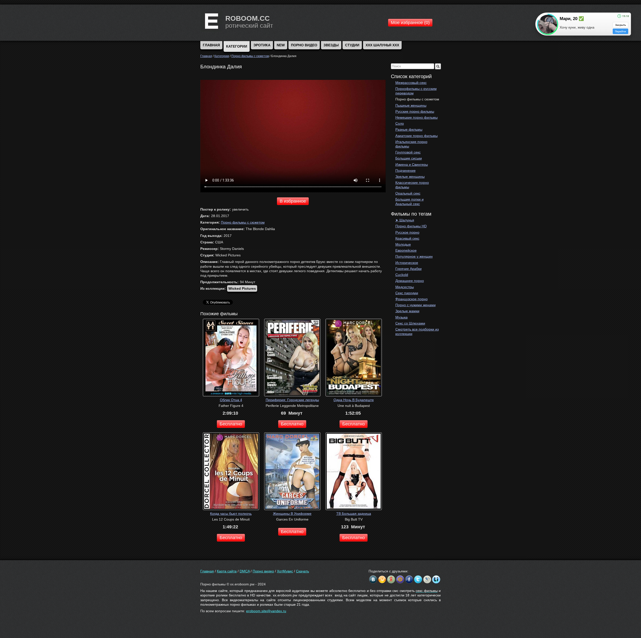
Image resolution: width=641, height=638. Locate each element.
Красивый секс (407, 238)
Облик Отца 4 (231, 400)
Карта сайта (227, 571)
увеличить (240, 209)
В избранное (293, 201)
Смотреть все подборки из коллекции (417, 331)
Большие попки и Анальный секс (409, 201)
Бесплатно (231, 423)
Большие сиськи (408, 158)
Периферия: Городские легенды (292, 400)
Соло (399, 123)
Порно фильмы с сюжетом (417, 99)
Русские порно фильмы (414, 111)
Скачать (302, 571)
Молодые (403, 244)
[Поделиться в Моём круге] (391, 579)
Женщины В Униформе (292, 514)
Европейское (406, 250)
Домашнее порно (409, 281)
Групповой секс (408, 152)
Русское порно (407, 232)
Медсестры (404, 287)
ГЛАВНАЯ (211, 45)
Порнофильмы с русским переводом (416, 91)
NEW (281, 45)
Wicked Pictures (242, 288)
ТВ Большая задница (353, 514)
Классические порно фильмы (412, 185)
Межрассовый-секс (411, 83)
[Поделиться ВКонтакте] (373, 579)
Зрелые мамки (407, 311)
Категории (236, 46)
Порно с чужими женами (415, 305)
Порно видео (304, 45)
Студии (352, 45)
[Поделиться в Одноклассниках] (382, 579)
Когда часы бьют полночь (231, 514)
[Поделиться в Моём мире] (400, 579)
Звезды (331, 45)
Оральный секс (407, 193)
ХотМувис (285, 571)
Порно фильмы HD (411, 226)
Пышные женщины (410, 105)
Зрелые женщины (410, 177)
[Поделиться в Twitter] (418, 579)
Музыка (401, 317)
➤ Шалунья (404, 220)
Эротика (261, 45)
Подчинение (405, 171)
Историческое (406, 263)
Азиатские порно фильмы (416, 136)
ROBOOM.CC (247, 18)
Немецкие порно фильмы (416, 117)
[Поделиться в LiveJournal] (427, 579)
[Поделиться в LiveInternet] (436, 579)
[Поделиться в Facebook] (409, 579)
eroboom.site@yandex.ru (266, 611)
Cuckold (401, 275)
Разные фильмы (408, 129)
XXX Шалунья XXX (382, 45)
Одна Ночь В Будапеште (354, 400)
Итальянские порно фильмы (411, 144)
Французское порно (411, 299)
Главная (207, 571)
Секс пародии (406, 293)
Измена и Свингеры (411, 165)
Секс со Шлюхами (410, 323)
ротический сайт (249, 25)
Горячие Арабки (408, 269)
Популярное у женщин (414, 256)
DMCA (245, 571)
